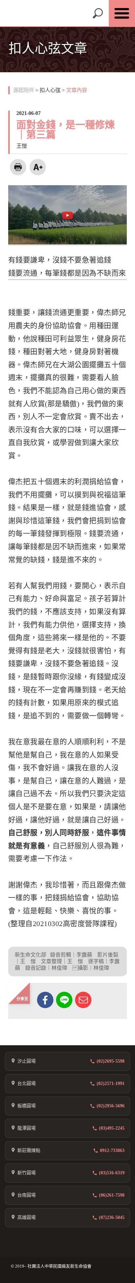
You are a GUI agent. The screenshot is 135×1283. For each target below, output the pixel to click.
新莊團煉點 (28, 1150)
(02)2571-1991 (111, 1083)
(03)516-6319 (112, 1172)
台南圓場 (26, 1195)
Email (83, 1000)
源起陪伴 (23, 90)
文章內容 (76, 90)
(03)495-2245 (112, 1128)
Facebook (45, 1000)
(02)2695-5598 (111, 1061)
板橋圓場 (26, 1105)
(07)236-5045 (112, 1217)
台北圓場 (26, 1083)
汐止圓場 (26, 1061)
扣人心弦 (50, 90)
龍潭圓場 (26, 1128)
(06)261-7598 (112, 1195)
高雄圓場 (26, 1217)
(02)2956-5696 (111, 1105)
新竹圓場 (26, 1172)
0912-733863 (112, 1150)
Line (64, 1000)
